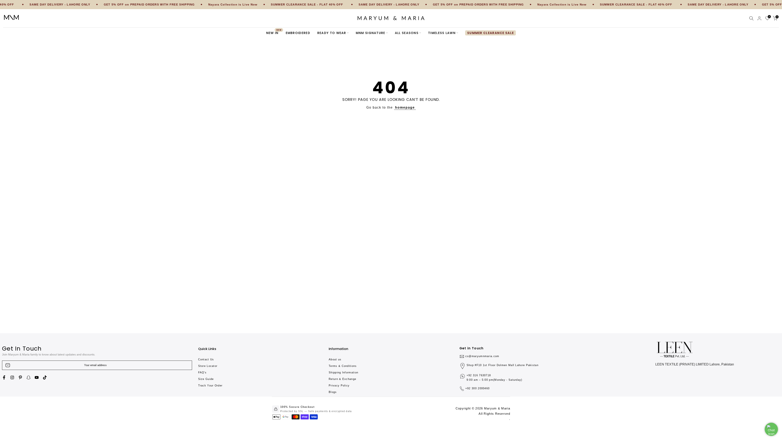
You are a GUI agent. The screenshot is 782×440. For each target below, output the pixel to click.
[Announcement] (121, 4)
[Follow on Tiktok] (45, 377)
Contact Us (206, 359)
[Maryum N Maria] (11, 17)
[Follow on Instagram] (12, 377)
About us (335, 359)
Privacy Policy (339, 385)
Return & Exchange (342, 379)
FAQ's (202, 372)
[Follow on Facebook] (4, 377)
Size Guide (206, 379)
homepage (405, 107)
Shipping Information (343, 372)
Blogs (333, 392)
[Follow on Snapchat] (28, 377)
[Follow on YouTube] (37, 377)
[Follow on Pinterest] (20, 377)
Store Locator (207, 365)
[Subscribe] (185, 365)
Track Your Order (210, 385)
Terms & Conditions (343, 365)
